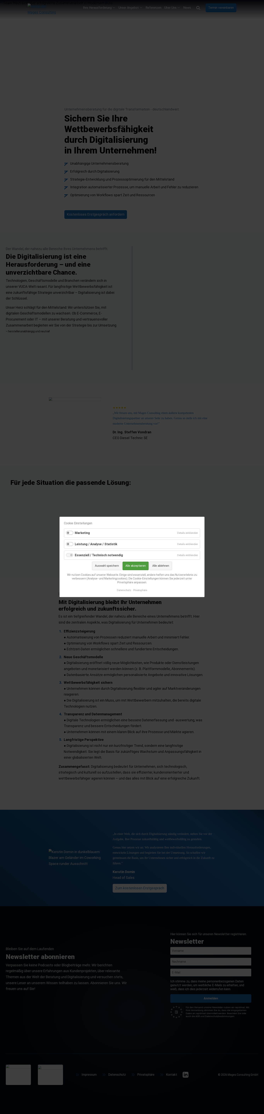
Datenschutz (124, 590)
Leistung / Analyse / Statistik (96, 544)
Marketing (82, 533)
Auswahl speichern (107, 565)
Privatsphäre (140, 590)
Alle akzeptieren (135, 565)
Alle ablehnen (160, 565)
